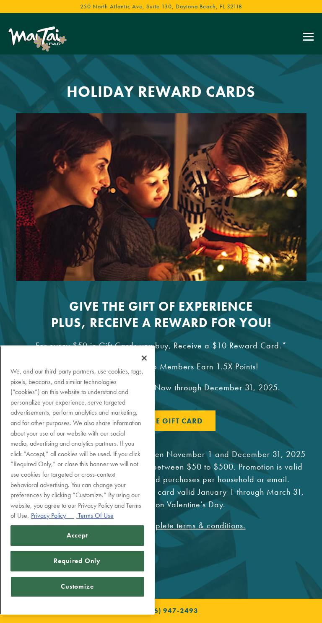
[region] (77, 480)
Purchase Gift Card (161, 421)
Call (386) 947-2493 (161, 610)
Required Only (77, 560)
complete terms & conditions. (193, 525)
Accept (77, 535)
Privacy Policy (52, 515)
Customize (77, 586)
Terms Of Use (95, 515)
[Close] (144, 358)
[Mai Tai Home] (37, 37)
